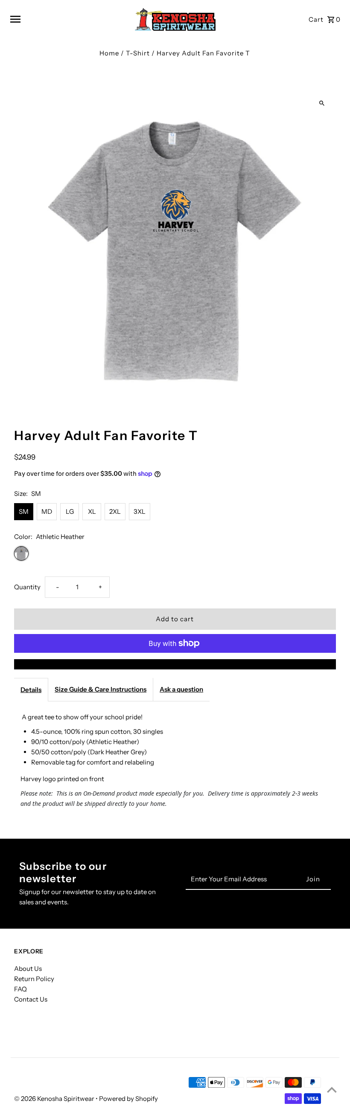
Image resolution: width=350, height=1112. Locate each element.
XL (92, 511)
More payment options (175, 664)
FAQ (20, 989)
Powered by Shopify (128, 1099)
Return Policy (34, 979)
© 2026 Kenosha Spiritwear (55, 1099)
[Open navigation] (68, 19)
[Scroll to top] (331, 1089)
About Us (28, 968)
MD (46, 511)
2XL (115, 511)
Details (30, 690)
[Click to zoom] (322, 103)
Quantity (27, 587)
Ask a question (181, 689)
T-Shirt (138, 53)
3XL (140, 511)
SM (24, 511)
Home (109, 53)
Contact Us (30, 999)
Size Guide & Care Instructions (100, 689)
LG (70, 511)
